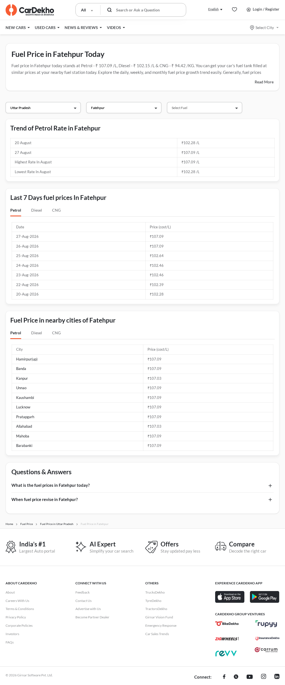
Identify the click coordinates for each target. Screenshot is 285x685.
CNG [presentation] (56, 210)
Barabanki (24, 445)
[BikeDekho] (227, 624)
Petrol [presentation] (15, 210)
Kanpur (22, 378)
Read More (264, 81)
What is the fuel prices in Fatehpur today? (50, 485)
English (213, 9)
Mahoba (22, 436)
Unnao (21, 388)
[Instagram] (263, 677)
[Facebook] (224, 677)
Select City (264, 27)
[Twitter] (236, 677)
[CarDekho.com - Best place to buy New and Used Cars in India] (30, 10)
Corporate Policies (19, 625)
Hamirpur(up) (27, 359)
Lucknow (23, 407)
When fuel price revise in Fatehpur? (44, 499)
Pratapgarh (25, 417)
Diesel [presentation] (36, 210)
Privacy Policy (16, 617)
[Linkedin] (276, 677)
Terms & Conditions (20, 609)
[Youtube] (250, 677)
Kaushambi (25, 397)
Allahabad (24, 426)
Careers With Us (17, 601)
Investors (12, 634)
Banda (21, 368)
